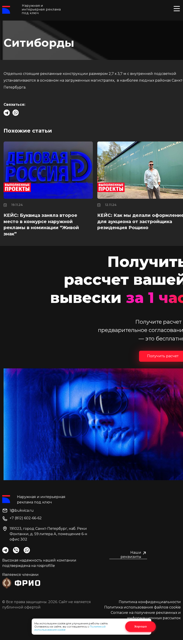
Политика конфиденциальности (150, 602)
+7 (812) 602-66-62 (26, 518)
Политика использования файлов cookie (142, 607)
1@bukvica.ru (22, 510)
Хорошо (140, 626)
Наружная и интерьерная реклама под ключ (41, 9)
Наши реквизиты (131, 554)
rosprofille (46, 566)
